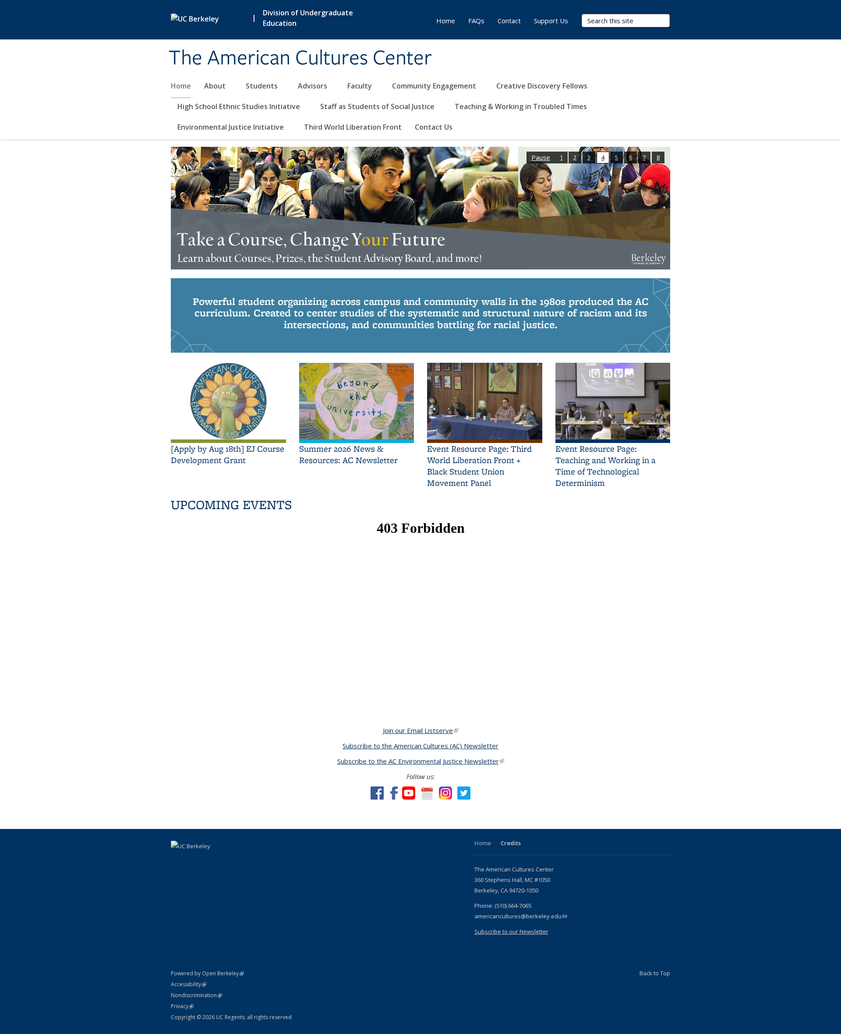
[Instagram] (229, 861)
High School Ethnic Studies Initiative (239, 106)
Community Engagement (435, 86)
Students (262, 86)
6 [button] (630, 157)
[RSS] (247, 861)
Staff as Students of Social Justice (378, 106)
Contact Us (433, 127)
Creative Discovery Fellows (542, 86)
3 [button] (588, 157)
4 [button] (602, 157)
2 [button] (574, 157)
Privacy (182, 1006)
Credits (511, 843)
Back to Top (655, 973)
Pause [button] (540, 157)
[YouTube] (212, 861)
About (215, 86)
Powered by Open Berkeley (207, 973)
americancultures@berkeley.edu (520, 916)
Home (181, 86)
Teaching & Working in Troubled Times (522, 106)
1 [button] (561, 157)
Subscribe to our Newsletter (511, 931)
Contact (509, 20)
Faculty (360, 86)
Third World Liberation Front (353, 127)
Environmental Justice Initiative (231, 127)
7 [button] (644, 157)
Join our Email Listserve (420, 730)
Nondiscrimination (196, 995)
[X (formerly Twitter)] (195, 861)
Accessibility (188, 984)
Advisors (313, 86)
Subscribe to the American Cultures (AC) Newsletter (420, 745)
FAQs (476, 20)
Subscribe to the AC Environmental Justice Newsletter (420, 761)
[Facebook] (178, 861)
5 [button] (616, 157)
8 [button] (658, 157)
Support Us (551, 20)
